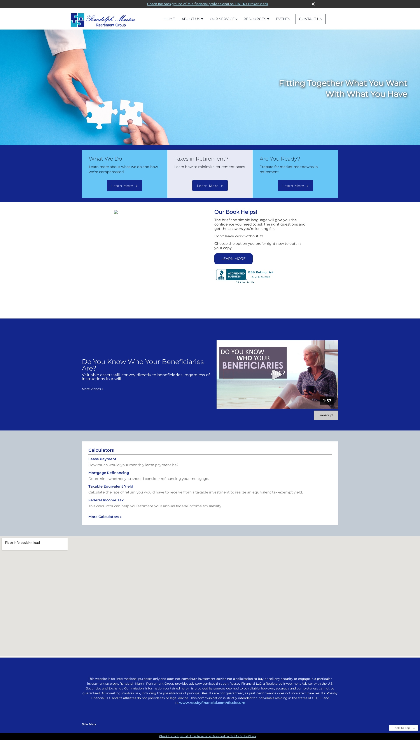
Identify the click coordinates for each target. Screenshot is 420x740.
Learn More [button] (122, 186)
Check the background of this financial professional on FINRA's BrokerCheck (207, 4)
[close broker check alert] (313, 4)
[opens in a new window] (245, 284)
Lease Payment (102, 459)
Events (283, 19)
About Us (191, 19)
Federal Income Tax (106, 500)
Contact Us (310, 19)
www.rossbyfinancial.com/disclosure (212, 703)
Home (169, 19)
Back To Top (401, 728)
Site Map (89, 724)
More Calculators (105, 517)
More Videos (92, 388)
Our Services (223, 19)
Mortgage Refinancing (108, 473)
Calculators (101, 450)
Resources (254, 19)
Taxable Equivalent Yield (110, 486)
